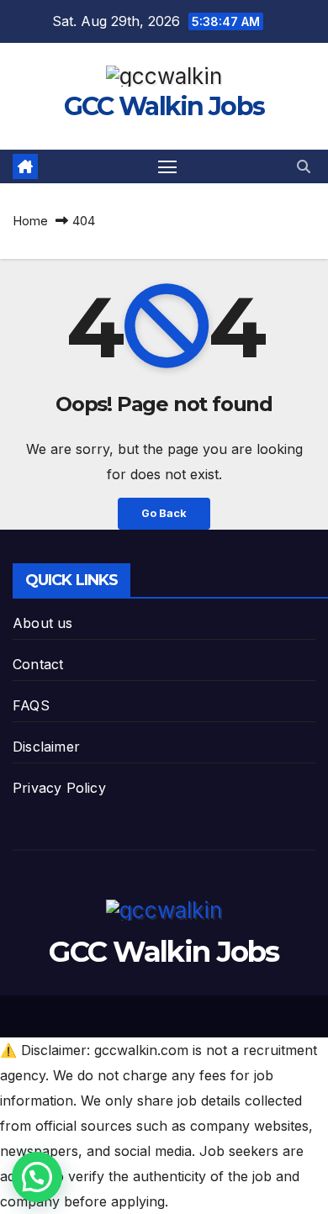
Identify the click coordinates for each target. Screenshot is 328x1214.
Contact (38, 664)
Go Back (164, 513)
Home (30, 221)
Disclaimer (46, 746)
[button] (303, 166)
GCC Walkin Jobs (164, 106)
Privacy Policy (59, 787)
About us (43, 623)
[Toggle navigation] (167, 166)
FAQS (31, 705)
